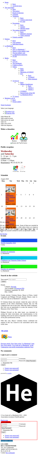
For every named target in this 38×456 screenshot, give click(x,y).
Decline (4, 234)
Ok (1, 234)
